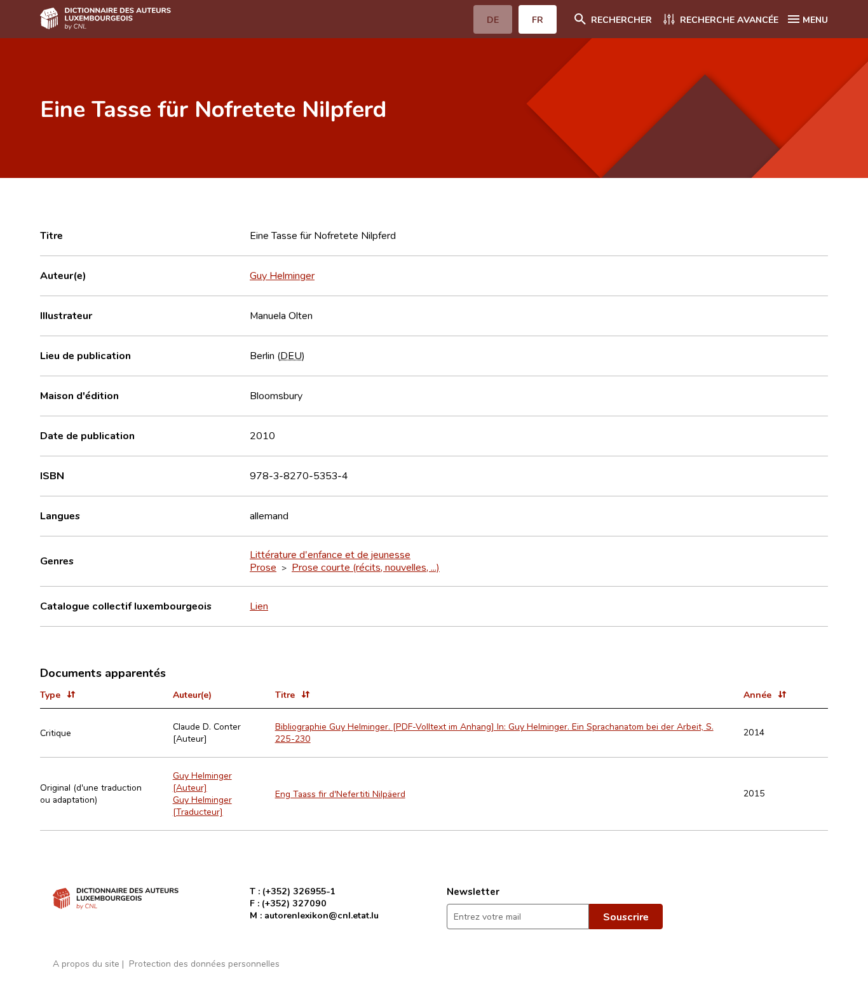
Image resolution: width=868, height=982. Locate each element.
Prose (263, 567)
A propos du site (86, 963)
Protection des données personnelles (204, 963)
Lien (259, 605)
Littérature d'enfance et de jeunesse (330, 554)
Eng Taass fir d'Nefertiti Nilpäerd (340, 794)
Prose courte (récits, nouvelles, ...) (366, 567)
